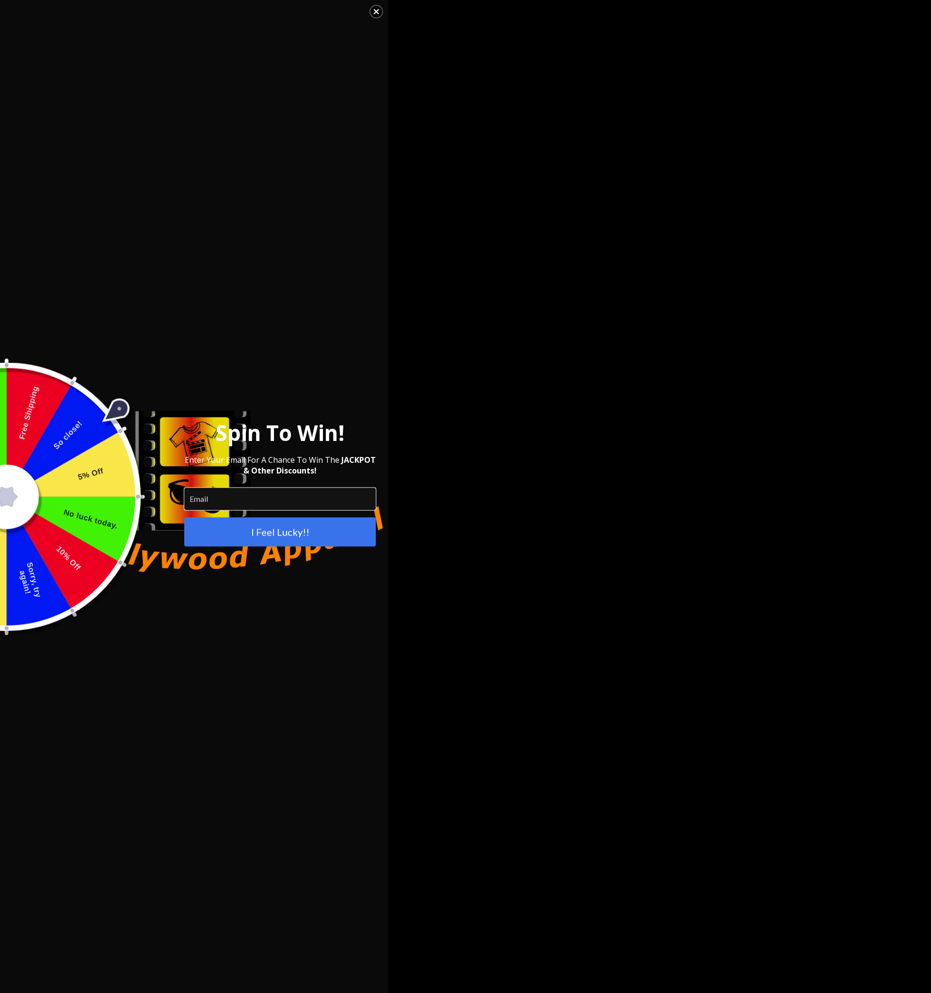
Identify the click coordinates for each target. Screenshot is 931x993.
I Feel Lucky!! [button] (280, 531)
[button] (376, 11)
